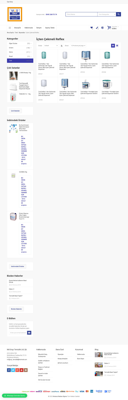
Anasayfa (17, 28)
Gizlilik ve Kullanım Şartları (44, 362)
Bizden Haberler (16, 309)
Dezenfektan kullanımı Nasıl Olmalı (17, 281)
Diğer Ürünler (13, 43)
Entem (11, 48)
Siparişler (61, 354)
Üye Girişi (10, 2)
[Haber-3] (99, 364)
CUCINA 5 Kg (23, 172)
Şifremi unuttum (63, 363)
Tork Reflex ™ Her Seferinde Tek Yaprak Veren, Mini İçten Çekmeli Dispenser (46, 66)
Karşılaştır (53, 59)
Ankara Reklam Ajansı (60, 396)
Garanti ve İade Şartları (43, 374)
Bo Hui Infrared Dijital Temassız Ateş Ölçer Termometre (24, 127)
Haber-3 (11, 289)
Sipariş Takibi (49, 28)
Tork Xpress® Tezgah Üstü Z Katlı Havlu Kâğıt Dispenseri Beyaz (24, 86)
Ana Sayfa (10, 32)
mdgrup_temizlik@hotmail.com (17, 359)
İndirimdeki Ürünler (17, 266)
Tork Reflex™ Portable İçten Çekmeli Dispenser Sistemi (89, 92)
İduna (11, 52)
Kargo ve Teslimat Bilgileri (44, 368)
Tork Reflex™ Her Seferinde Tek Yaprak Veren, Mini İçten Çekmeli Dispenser (67, 93)
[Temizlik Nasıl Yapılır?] (99, 373)
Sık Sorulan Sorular (44, 380)
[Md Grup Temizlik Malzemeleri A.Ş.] (15, 14)
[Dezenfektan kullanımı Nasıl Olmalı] (99, 354)
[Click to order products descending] (62, 46)
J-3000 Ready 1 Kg (25, 72)
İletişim (39, 28)
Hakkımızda (28, 28)
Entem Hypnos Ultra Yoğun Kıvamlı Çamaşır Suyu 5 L (24, 216)
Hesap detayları (63, 358)
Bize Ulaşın (80, 358)
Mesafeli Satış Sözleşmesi (42, 355)
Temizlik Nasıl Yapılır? (15, 296)
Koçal (10, 56)
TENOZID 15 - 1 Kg (24, 94)
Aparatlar (22, 32)
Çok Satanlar (15, 111)
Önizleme (47, 56)
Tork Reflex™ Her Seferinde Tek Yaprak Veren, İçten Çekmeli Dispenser (89, 65)
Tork (16, 32)
